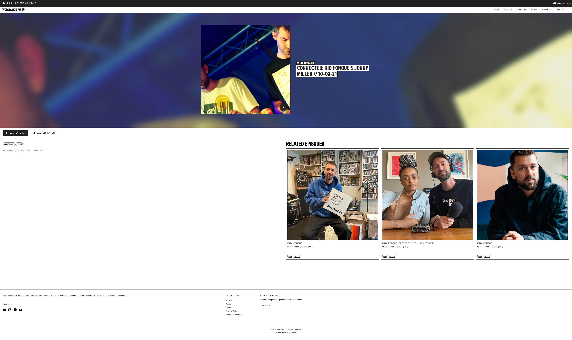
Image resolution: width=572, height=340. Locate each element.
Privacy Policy (232, 311)
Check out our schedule (21, 3)
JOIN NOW (266, 306)
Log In (560, 9)
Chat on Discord (564, 3)
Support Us (547, 9)
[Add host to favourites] (16, 151)
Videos (534, 9)
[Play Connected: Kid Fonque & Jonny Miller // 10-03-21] (283, 107)
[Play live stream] (3, 3)
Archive (229, 300)
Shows (496, 9)
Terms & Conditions (234, 315)
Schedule (508, 9)
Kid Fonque (8, 151)
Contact (229, 308)
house (19, 144)
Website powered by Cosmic (286, 333)
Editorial (521, 9)
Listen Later (46, 132)
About (228, 304)
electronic (9, 144)
